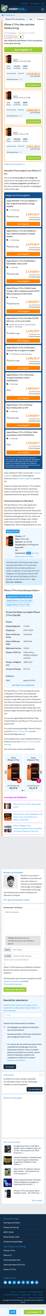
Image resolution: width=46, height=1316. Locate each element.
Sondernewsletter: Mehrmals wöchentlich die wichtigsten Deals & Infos (24, 1035)
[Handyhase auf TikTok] (36, 1282)
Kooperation (21, 1297)
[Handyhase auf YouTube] (32, 1282)
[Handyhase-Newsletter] (5, 1282)
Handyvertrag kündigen (13, 1241)
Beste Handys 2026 (11, 1237)
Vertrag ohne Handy (12, 1222)
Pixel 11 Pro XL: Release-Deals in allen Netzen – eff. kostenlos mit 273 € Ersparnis (27, 1171)
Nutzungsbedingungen (13, 984)
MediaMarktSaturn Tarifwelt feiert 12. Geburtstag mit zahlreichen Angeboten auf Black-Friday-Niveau (28, 1160)
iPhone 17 (8, 1255)
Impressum (22, 1292)
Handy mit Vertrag (11, 1227)
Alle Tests (35, 553)
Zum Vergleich (23, 224)
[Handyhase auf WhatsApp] (14, 1282)
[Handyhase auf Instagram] (27, 1282)
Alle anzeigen (37, 1200)
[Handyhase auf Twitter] (19, 1282)
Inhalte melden (26, 1295)
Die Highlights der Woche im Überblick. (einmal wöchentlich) (23, 1028)
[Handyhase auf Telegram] (10, 1282)
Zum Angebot (22, 49)
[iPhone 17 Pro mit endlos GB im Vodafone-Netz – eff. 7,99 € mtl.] (8, 1193)
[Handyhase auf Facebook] (23, 1282)
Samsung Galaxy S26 (12, 1260)
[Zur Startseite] (3, 15)
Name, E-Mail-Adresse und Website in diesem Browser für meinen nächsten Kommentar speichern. (22, 970)
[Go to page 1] (22, 790)
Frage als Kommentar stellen (17, 900)
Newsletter (24, 3)
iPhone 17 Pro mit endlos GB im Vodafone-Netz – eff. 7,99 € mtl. (26, 1191)
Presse (41, 1295)
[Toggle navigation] (42, 9)
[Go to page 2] (24, 790)
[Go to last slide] (6, 772)
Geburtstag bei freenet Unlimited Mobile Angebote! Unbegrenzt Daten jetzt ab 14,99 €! (27, 1182)
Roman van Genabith (13, 872)
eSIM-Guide (8, 1232)
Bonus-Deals (35, 3)
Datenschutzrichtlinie (16, 1060)
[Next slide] (40, 772)
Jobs (42, 3)
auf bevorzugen (12, 37)
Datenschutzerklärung (13, 981)
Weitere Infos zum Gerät (24, 556)
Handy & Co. (10, 15)
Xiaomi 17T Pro (10, 1269)
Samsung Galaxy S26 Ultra (14, 1264)
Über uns (13, 1292)
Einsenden (10, 1067)
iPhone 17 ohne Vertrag (21, 731)
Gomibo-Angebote (25, 478)
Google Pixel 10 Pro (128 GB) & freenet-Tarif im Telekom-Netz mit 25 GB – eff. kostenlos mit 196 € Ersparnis (27, 1149)
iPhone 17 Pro (9, 1250)
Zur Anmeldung (34, 1089)
